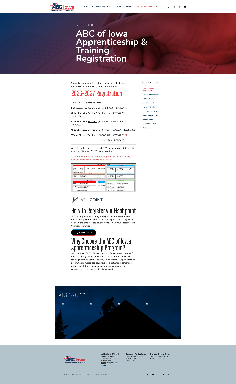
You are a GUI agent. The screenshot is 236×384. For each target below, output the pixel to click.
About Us (84, 7)
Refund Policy (148, 119)
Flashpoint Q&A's (149, 99)
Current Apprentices (123, 7)
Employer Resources (144, 7)
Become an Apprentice (101, 7)
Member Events (149, 107)
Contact (104, 365)
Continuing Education (151, 94)
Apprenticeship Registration (148, 89)
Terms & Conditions (101, 374)
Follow (82, 293)
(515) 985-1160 (113, 363)
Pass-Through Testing (151, 115)
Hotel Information (149, 103)
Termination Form (149, 124)
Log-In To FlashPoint (83, 232)
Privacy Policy (88, 374)
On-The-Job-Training (150, 111)
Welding (146, 128)
